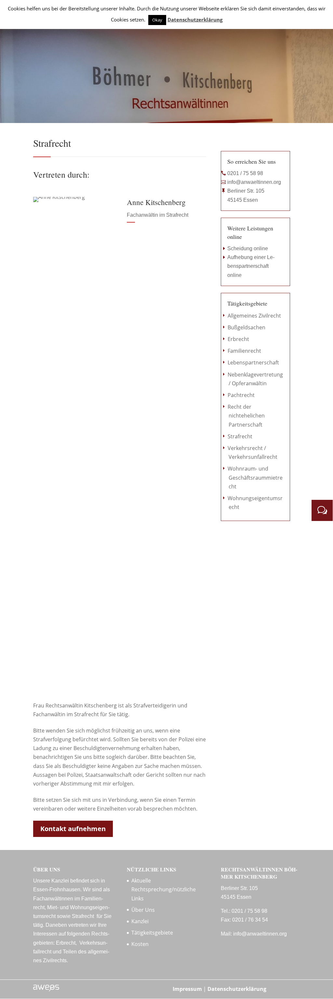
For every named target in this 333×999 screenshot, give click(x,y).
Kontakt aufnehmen (73, 828)
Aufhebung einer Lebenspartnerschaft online (250, 266)
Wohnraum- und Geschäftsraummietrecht (255, 477)
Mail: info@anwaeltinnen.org (254, 934)
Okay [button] (157, 20)
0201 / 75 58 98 (245, 173)
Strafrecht (240, 436)
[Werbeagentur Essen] (46, 989)
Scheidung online (247, 248)
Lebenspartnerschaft (253, 362)
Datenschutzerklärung (236, 988)
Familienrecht (244, 350)
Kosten (140, 944)
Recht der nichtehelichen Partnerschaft (246, 415)
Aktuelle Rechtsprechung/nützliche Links (163, 889)
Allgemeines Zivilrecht (254, 315)
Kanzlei (140, 921)
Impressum (187, 988)
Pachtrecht (241, 395)
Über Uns (143, 909)
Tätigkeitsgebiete (152, 932)
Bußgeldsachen (246, 327)
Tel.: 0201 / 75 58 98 (244, 911)
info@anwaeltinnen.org (254, 182)
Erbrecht (238, 339)
